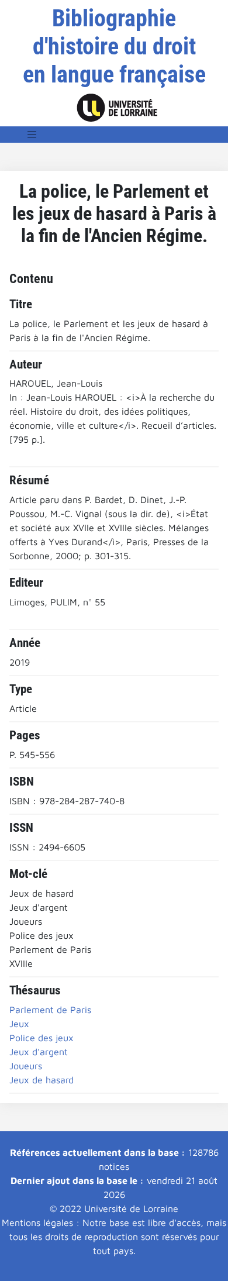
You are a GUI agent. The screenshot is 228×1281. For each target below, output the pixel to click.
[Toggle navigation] (32, 134)
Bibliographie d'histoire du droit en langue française (114, 46)
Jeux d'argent (38, 1051)
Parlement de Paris (50, 1009)
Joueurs (25, 1065)
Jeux (19, 1023)
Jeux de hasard (41, 1080)
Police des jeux (41, 1037)
